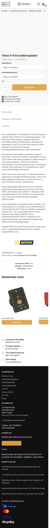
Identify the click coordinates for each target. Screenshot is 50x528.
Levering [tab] (5, 126)
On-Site (5, 395)
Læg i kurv (29, 87)
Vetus (29, 268)
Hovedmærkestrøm (9, 72)
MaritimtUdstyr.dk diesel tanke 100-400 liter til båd (23, 488)
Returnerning (7, 376)
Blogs (4, 398)
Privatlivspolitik (8, 382)
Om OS (5, 389)
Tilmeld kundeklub (11, 443)
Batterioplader (28, 266)
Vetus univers (7, 392)
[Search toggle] (39, 4)
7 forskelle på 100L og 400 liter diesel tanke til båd (23, 475)
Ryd (3, 81)
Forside (4, 11)
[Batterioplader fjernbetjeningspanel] (18, 299)
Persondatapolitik (9, 386)
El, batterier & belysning (18, 11)
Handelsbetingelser (10, 379)
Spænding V (7, 63)
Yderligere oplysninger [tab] (12, 119)
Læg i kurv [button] (17, 322)
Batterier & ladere (35, 11)
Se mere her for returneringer (14, 415)
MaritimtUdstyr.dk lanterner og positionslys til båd (23, 494)
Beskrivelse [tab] (7, 112)
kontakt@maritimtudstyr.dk (13, 420)
